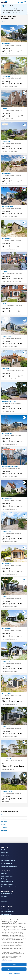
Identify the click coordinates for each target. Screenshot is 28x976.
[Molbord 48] (14, 98)
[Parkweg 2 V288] (14, 423)
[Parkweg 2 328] (14, 163)
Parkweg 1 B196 (7, 499)
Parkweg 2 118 (6, 141)
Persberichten (5, 855)
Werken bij (4, 858)
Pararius (4, 2)
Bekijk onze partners (6, 960)
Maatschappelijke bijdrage (9, 866)
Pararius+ (4, 873)
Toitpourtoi (4, 899)
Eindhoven (4, 827)
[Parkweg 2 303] (14, 521)
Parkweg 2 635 (6, 336)
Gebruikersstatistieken (8, 860)
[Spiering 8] (14, 293)
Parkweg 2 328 (6, 174)
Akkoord (14, 964)
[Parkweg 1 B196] (14, 488)
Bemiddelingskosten (7, 884)
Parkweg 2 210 (6, 44)
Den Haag (4, 821)
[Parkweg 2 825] (14, 683)
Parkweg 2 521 (6, 661)
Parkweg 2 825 (6, 694)
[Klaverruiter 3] (14, 358)
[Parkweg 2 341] (14, 66)
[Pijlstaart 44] (14, 261)
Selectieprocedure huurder (9, 887)
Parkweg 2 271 (6, 726)
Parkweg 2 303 (6, 531)
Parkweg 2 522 (6, 564)
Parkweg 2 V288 (7, 434)
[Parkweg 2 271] (14, 716)
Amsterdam (4, 815)
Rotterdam (4, 818)
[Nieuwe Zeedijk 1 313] (14, 391)
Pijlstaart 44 (6, 271)
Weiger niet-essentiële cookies (14, 969)
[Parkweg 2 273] (14, 586)
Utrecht (3, 824)
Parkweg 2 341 (6, 76)
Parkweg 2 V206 (7, 791)
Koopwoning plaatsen (7, 912)
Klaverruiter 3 (6, 369)
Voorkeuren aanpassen (14, 973)
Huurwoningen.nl (6, 893)
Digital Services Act (6, 863)
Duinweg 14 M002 (7, 206)
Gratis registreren (6, 879)
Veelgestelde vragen (7, 876)
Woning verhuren (6, 914)
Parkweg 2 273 (6, 596)
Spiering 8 (5, 304)
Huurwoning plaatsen (7, 909)
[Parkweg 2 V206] (14, 781)
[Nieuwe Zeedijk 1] (14, 748)
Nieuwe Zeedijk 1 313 (9, 401)
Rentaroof (4, 896)
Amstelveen (4, 830)
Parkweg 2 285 (6, 239)
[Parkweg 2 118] (14, 131)
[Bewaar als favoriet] (24, 27)
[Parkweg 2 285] (14, 228)
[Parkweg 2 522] (14, 553)
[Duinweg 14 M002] (14, 196)
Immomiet (4, 902)
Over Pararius (5, 850)
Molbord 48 (5, 109)
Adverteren (4, 852)
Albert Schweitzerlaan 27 (10, 466)
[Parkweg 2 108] (14, 618)
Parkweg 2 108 (6, 629)
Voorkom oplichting (7, 881)
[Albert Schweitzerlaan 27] (14, 456)
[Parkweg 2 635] (14, 326)
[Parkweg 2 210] (14, 33)
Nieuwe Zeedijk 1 (7, 759)
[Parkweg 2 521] (14, 651)
